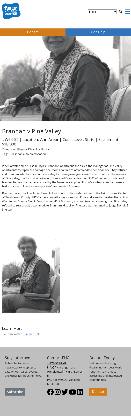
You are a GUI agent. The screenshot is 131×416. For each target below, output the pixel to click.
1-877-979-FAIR (57, 363)
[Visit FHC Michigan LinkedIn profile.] (80, 393)
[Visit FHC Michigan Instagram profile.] (58, 393)
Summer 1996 (31, 334)
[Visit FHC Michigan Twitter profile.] (64, 393)
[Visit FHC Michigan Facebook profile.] (50, 393)
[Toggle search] (121, 11)
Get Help (98, 32)
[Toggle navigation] (127, 11)
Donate (33, 32)
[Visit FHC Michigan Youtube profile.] (72, 393)
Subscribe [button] (15, 391)
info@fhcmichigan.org (61, 367)
